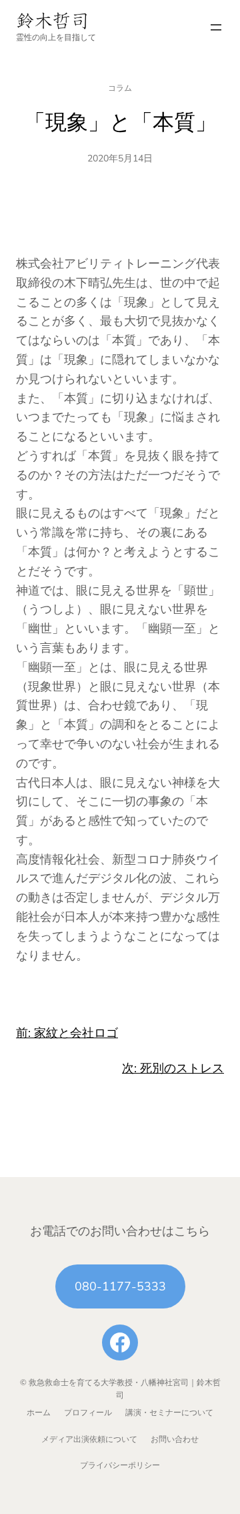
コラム (120, 88)
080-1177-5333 (120, 1286)
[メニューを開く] (216, 27)
